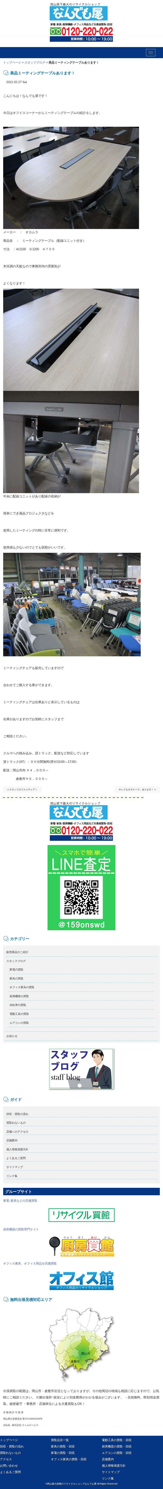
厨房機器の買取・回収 (117, 1446)
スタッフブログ (34, 62)
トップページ (12, 62)
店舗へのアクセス (17, 1131)
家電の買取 (16, 969)
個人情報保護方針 (17, 1149)
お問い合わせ (9, 1465)
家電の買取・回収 (63, 1452)
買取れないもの (16, 1122)
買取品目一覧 (60, 1440)
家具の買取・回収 (63, 1446)
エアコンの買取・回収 (117, 1452)
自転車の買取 (18, 1005)
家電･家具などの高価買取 (20, 1200)
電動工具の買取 (19, 1013)
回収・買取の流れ (17, 1114)
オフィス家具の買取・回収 (69, 1459)
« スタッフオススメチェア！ (22, 789)
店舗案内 (11, 1140)
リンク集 (11, 1176)
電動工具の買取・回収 (117, 1440)
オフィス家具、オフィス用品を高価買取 (30, 1263)
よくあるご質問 (16, 1158)
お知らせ (11, 1036)
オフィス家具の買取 (22, 987)
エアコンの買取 (19, 1022)
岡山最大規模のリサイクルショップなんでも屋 (71, 1483)
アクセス (6, 1459)
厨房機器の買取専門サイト (21, 1229)
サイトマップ (14, 1167)
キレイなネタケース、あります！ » (137, 789)
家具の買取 (16, 978)
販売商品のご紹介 (17, 952)
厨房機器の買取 (19, 996)
